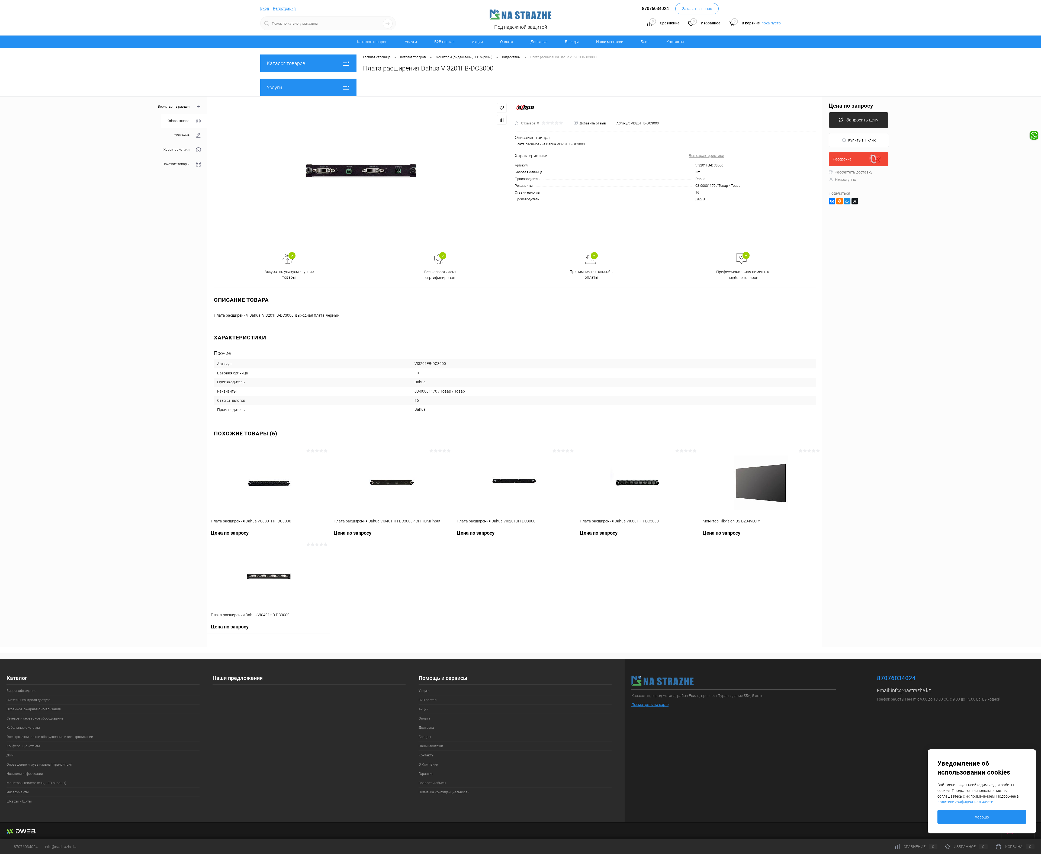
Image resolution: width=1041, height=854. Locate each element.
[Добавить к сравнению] (502, 120)
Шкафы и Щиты (19, 801)
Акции (477, 42)
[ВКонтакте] (832, 201)
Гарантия (426, 774)
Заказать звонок (697, 9)
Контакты (675, 42)
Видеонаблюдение (21, 691)
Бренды (572, 42)
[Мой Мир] (847, 201)
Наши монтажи (609, 42)
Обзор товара (178, 121)
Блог (645, 42)
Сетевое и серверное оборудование (35, 718)
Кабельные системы (23, 727)
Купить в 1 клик (862, 140)
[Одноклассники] (839, 201)
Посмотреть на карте (650, 704)
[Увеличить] (361, 171)
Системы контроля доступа (28, 700)
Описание (181, 135)
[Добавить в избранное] (502, 108)
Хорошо (982, 817)
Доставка (539, 42)
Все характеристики (706, 155)
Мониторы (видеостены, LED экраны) (36, 783)
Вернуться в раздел (173, 106)
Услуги (411, 42)
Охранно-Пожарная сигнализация (34, 709)
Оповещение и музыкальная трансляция (39, 764)
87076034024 (26, 847)
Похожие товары (175, 164)
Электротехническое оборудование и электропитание (50, 737)
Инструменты (18, 792)
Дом (10, 755)
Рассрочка (842, 159)
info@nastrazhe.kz (911, 690)
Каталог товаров (286, 63)
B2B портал (444, 42)
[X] (855, 201)
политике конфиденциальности (965, 802)
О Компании (428, 764)
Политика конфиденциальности (444, 792)
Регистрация (284, 8)
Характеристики (176, 149)
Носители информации (25, 774)
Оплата (506, 42)
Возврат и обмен (432, 783)
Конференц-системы (23, 746)
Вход (264, 8)
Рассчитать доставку (853, 172)
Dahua (700, 199)
